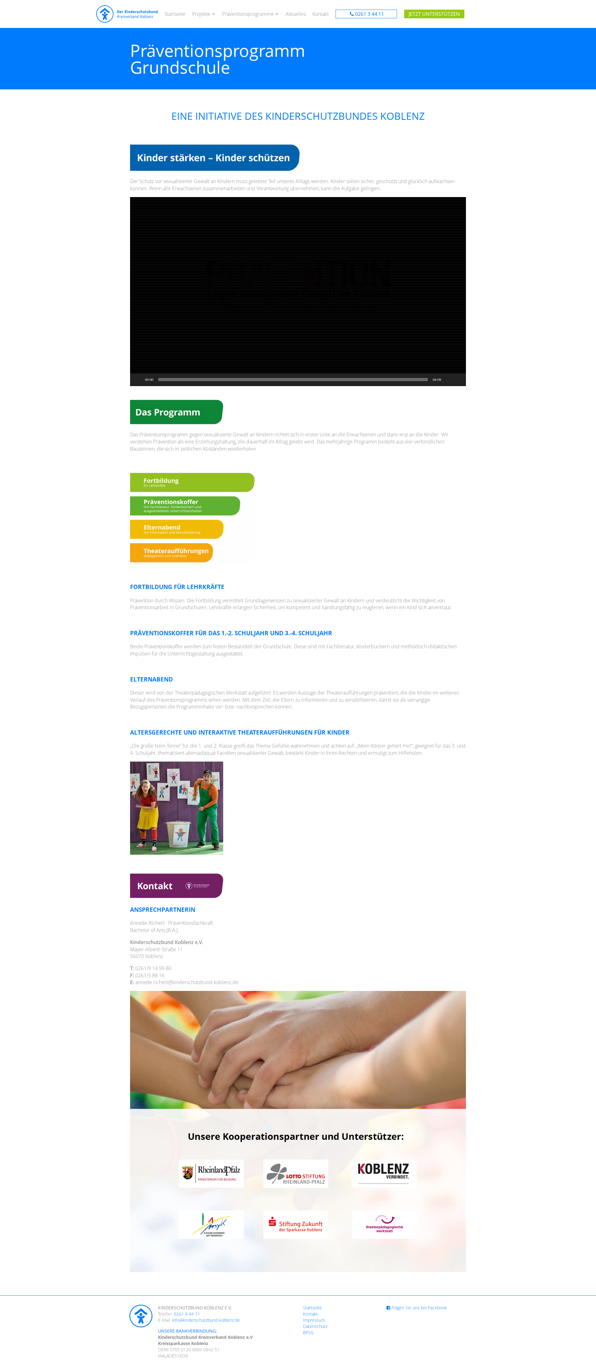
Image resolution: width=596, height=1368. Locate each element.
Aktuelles (296, 13)
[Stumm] (448, 379)
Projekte (201, 13)
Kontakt (320, 13)
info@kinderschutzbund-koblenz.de (206, 1320)
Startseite (175, 13)
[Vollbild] (458, 379)
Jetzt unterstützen (434, 14)
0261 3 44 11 (369, 13)
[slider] (293, 379)
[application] (298, 291)
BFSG (308, 1332)
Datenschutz (315, 1326)
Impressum (314, 1320)
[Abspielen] (138, 379)
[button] (298, 291)
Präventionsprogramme (248, 13)
